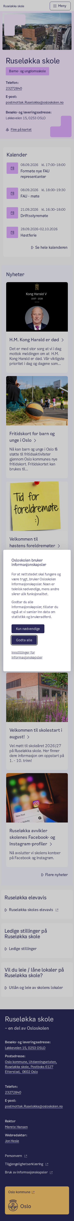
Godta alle (24, 640)
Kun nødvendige (28, 628)
